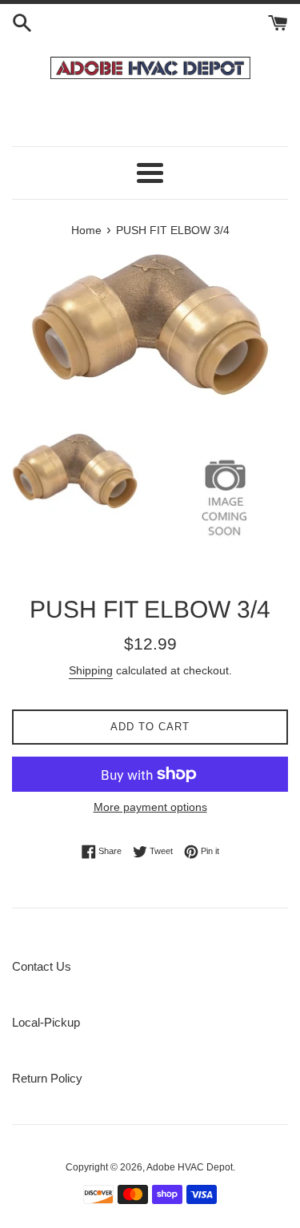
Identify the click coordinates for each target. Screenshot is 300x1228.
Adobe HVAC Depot (189, 1167)
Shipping (91, 670)
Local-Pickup (46, 1022)
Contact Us (41, 966)
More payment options (150, 807)
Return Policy (47, 1078)
